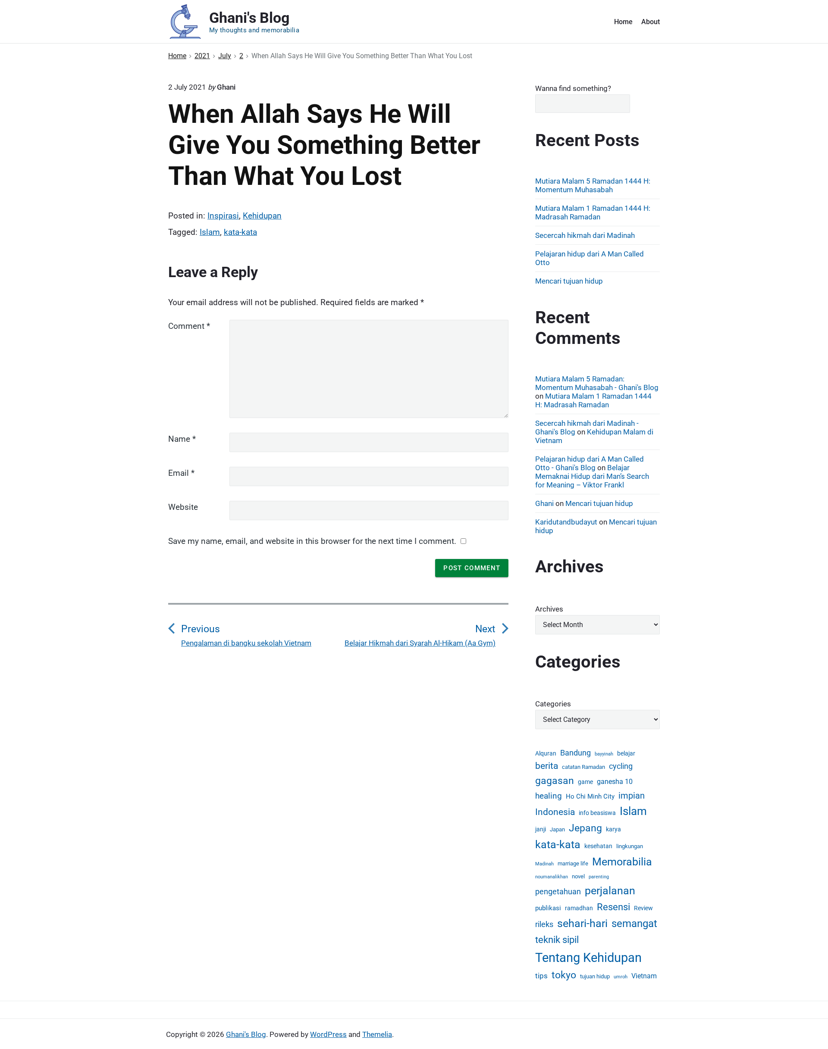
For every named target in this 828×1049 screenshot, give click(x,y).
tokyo (564, 975)
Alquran (545, 753)
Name (182, 439)
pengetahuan (558, 891)
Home (623, 22)
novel (578, 876)
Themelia (377, 1034)
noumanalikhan (551, 877)
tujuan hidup (595, 976)
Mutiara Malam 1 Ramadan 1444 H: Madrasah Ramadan (592, 212)
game (585, 781)
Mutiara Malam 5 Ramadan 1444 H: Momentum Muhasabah (592, 185)
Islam (210, 232)
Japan (557, 829)
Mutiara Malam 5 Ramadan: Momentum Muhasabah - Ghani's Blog (597, 383)
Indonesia (555, 812)
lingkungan (629, 846)
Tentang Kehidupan (588, 957)
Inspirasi (223, 216)
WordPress (328, 1034)
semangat (634, 923)
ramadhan (579, 908)
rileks (544, 924)
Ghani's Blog (246, 1034)
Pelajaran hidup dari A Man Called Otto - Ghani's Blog (589, 463)
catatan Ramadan (583, 767)
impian (631, 796)
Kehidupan (262, 216)
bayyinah (604, 754)
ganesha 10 (615, 781)
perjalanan (610, 890)
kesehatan (598, 846)
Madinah (544, 864)
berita (546, 766)
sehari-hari (582, 923)
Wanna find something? (573, 88)
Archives (549, 609)
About (650, 22)
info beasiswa (597, 812)
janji (540, 829)
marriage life (573, 863)
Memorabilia (622, 861)
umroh (620, 977)
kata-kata (240, 232)
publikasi (548, 908)
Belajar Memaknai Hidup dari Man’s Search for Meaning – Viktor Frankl (592, 476)
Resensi (613, 907)
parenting (599, 877)
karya (613, 829)
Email (181, 473)
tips (541, 975)
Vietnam (644, 976)
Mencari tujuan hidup (569, 281)
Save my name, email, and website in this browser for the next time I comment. (312, 541)
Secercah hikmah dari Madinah (585, 235)
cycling (621, 766)
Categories (553, 703)
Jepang (585, 828)
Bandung (575, 752)
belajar (626, 753)
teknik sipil (557, 939)
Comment (189, 326)
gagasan (554, 781)
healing (548, 796)
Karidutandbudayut (566, 522)
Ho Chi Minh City (590, 796)
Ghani (544, 503)
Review (643, 908)
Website (183, 507)
